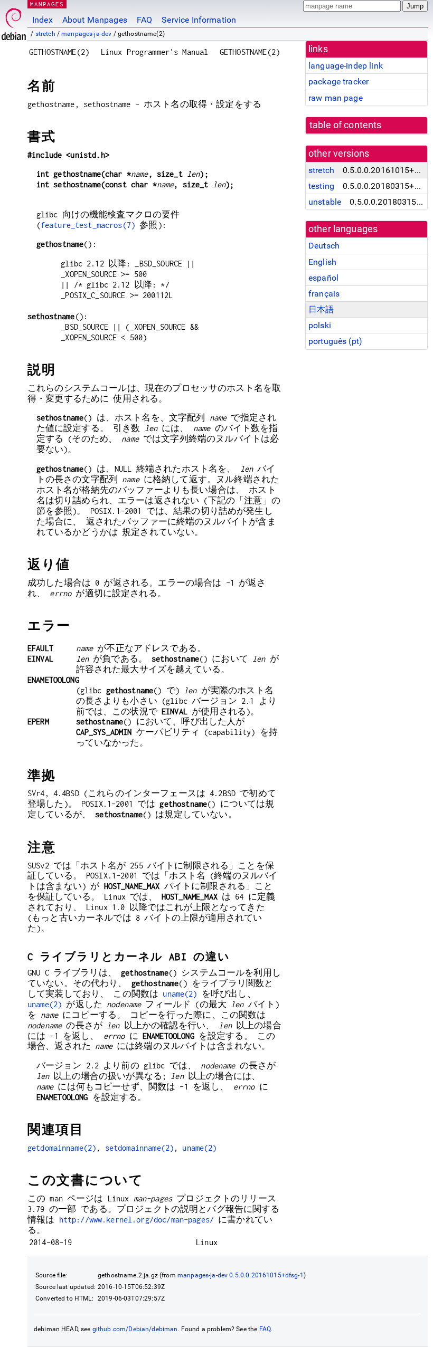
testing (321, 186)
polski (319, 325)
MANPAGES (47, 4)
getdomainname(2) (61, 1147)
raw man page (335, 98)
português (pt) (335, 341)
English (322, 262)
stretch (45, 33)
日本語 (321, 309)
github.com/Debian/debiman (135, 1329)
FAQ (144, 20)
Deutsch (324, 246)
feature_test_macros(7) (88, 225)
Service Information (199, 20)
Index (42, 20)
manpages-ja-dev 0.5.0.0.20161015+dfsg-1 (240, 1275)
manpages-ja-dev (86, 33)
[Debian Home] (14, 21)
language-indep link (345, 66)
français (324, 294)
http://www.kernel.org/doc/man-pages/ (136, 1219)
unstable (324, 202)
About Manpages (94, 20)
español (323, 278)
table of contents (345, 125)
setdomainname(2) (139, 1147)
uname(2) (180, 993)
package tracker (338, 82)
